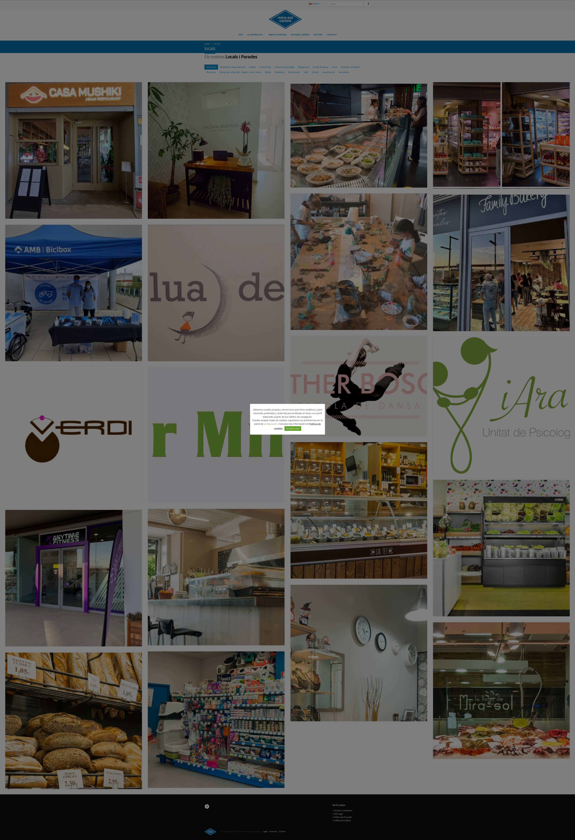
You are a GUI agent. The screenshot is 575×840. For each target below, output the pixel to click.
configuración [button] (270, 423)
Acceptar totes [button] (292, 428)
